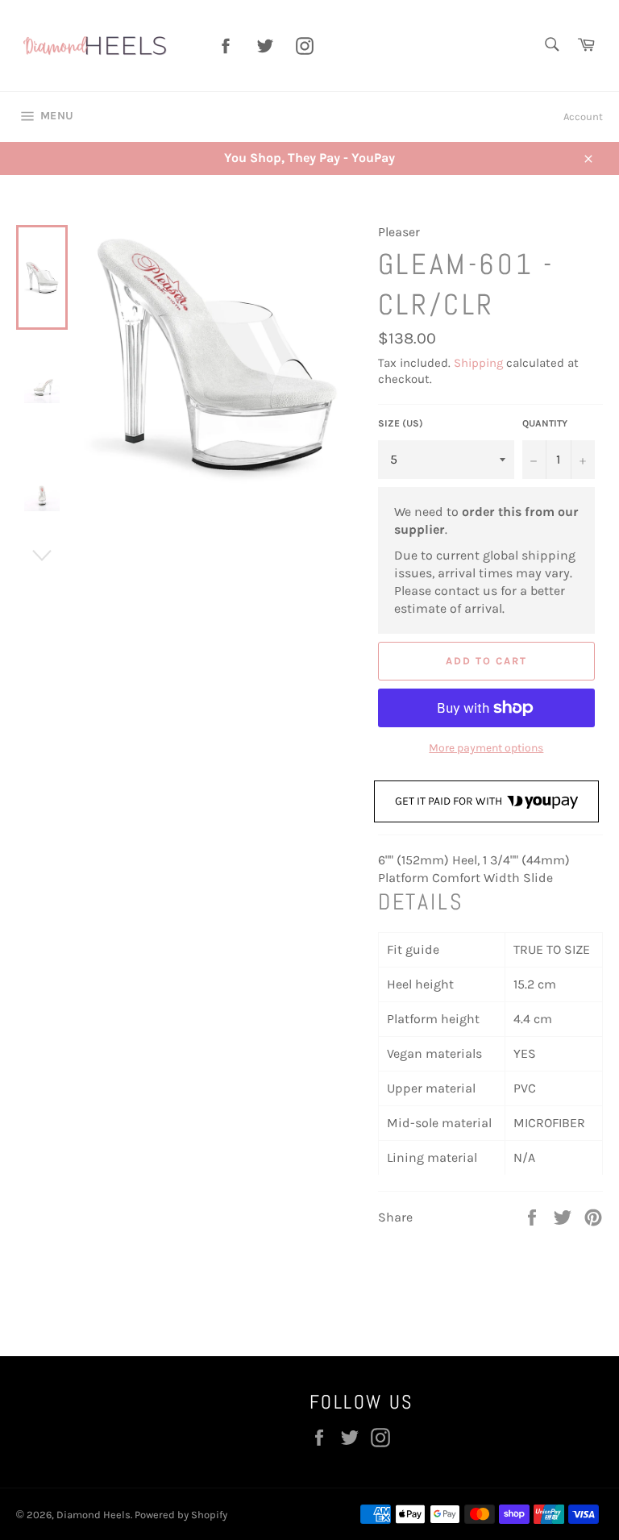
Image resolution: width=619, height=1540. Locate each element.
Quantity (544, 423)
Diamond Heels (93, 1515)
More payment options (486, 748)
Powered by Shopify (181, 1515)
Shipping (478, 363)
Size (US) (400, 423)
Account (583, 116)
